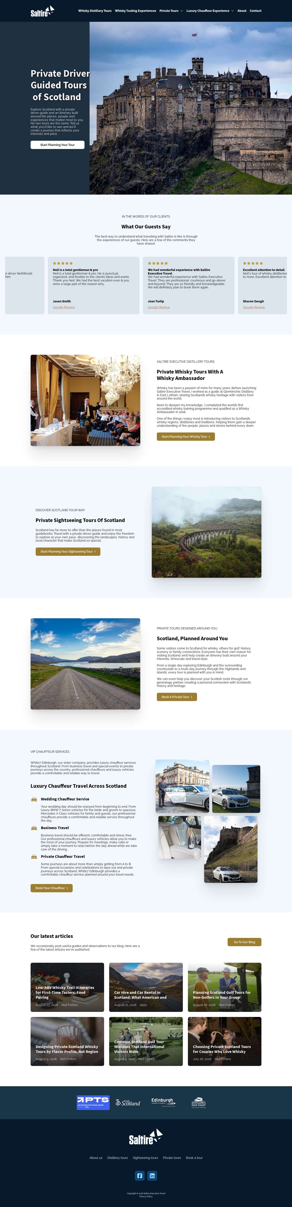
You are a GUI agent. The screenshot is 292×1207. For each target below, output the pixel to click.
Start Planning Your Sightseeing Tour (67, 551)
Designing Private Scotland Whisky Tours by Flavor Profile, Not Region (67, 1049)
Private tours (172, 1158)
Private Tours (169, 11)
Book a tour (194, 1158)
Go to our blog (244, 942)
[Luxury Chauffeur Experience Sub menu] (232, 10)
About (241, 11)
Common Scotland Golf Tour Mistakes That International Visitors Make (139, 1046)
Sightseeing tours (145, 1158)
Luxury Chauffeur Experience (208, 11)
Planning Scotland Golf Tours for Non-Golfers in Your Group (222, 995)
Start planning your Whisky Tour (184, 436)
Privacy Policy (146, 1196)
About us (96, 1158)
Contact (255, 11)
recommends (40, 1188)
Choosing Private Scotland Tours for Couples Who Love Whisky (222, 1049)
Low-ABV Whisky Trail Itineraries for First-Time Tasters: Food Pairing (65, 992)
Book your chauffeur (50, 888)
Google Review (35, 307)
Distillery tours (117, 1158)
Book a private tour (175, 697)
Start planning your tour (57, 145)
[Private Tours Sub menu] (181, 10)
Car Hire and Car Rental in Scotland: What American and (140, 995)
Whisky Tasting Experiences (135, 11)
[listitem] (65, 285)
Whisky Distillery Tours (95, 11)
